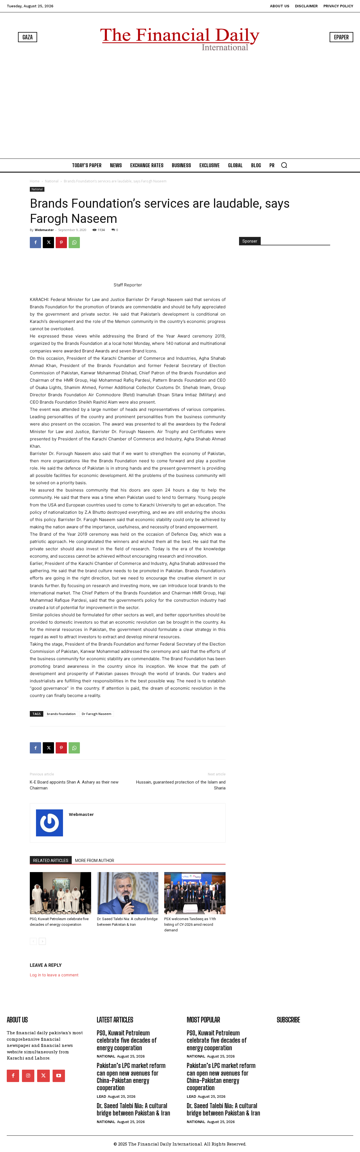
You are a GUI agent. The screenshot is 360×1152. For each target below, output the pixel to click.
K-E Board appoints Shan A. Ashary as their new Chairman (74, 785)
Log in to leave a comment (54, 974)
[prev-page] (33, 941)
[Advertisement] (180, 105)
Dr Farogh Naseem (96, 714)
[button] (284, 165)
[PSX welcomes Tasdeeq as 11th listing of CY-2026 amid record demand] (195, 893)
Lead (101, 1096)
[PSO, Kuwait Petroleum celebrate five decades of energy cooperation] (60, 893)
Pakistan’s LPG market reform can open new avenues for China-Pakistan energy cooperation (131, 1077)
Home (35, 181)
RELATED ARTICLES (50, 860)
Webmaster (44, 230)
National (51, 181)
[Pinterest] (61, 242)
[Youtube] (59, 1076)
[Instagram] (28, 1076)
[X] (48, 242)
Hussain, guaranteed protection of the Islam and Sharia (181, 785)
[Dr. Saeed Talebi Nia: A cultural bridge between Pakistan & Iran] (127, 893)
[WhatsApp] (74, 242)
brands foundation (61, 714)
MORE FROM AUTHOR (94, 860)
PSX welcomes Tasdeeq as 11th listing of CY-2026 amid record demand (190, 924)
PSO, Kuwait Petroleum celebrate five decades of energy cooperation (127, 1040)
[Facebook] (35, 242)
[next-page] (42, 941)
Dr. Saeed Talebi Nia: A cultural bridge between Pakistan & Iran (133, 1109)
